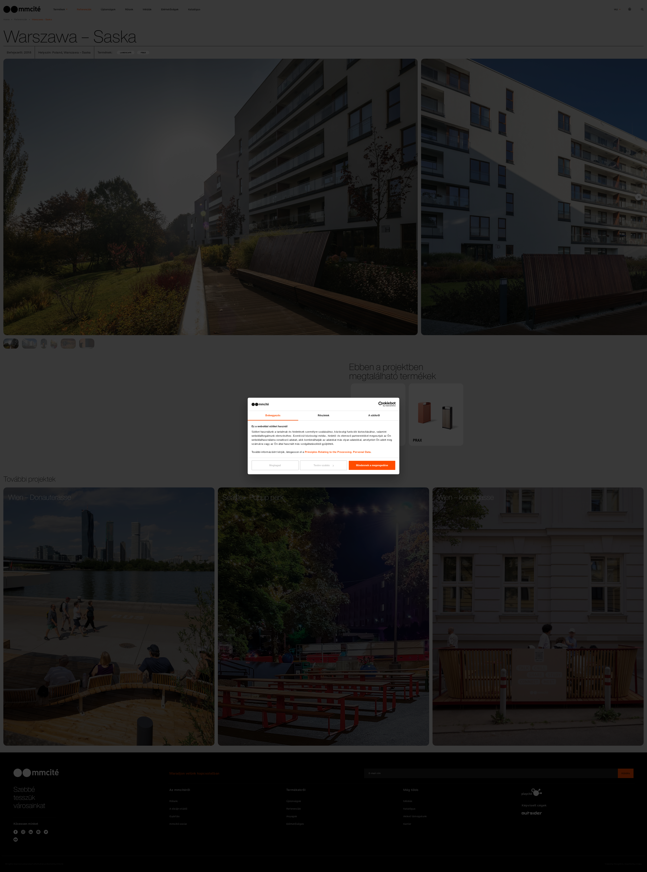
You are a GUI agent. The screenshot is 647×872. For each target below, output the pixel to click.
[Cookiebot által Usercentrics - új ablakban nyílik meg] (381, 404)
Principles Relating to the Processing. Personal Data (338, 452)
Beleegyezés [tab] (272, 415)
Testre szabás (322, 465)
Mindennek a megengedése (372, 465)
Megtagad (275, 465)
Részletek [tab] (323, 415)
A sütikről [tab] (374, 415)
